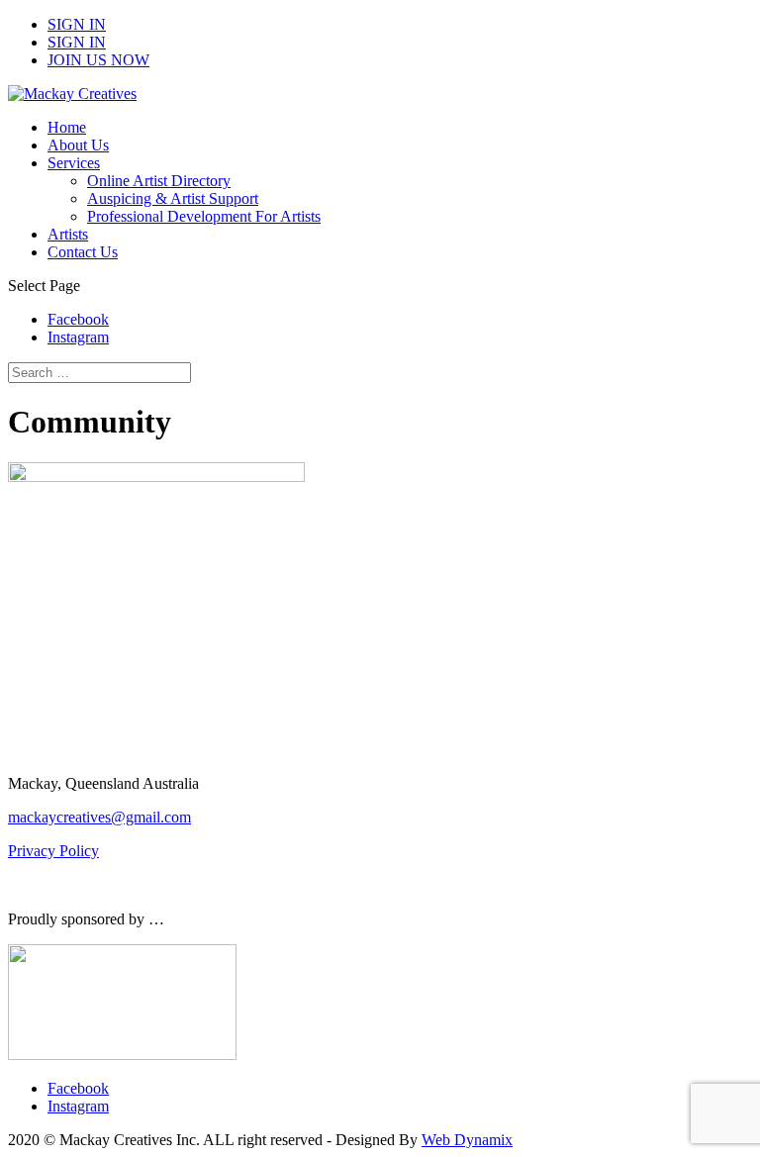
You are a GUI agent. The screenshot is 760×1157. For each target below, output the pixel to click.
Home (67, 127)
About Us (78, 145)
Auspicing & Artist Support (172, 198)
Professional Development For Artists (204, 216)
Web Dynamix (467, 1139)
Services (74, 162)
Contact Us (83, 251)
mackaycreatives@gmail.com (99, 817)
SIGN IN (77, 24)
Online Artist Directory (159, 180)
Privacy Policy (53, 850)
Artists (68, 234)
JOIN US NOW (98, 59)
